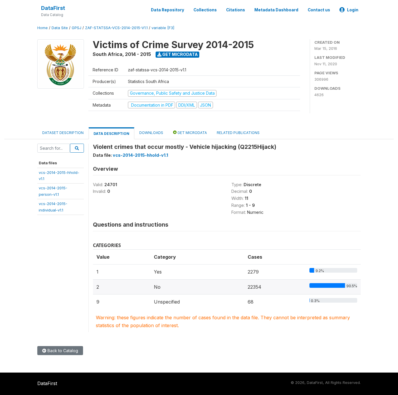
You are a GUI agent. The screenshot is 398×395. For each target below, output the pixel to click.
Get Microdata (179, 54)
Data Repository (167, 10)
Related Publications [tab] (238, 133)
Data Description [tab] (111, 133)
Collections (205, 10)
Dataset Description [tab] (63, 133)
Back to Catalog (62, 350)
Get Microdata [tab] (192, 133)
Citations (235, 10)
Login (352, 10)
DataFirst (53, 8)
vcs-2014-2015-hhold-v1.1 (140, 155)
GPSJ (76, 28)
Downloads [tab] (151, 133)
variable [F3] (163, 28)
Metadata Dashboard (276, 10)
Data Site (60, 28)
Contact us (319, 10)
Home (42, 28)
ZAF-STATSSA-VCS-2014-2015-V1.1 (116, 28)
